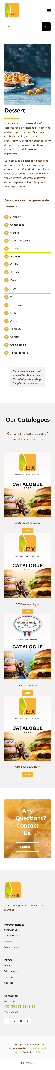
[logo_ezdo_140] (15, 2)
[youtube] (21, 1021)
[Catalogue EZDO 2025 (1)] (27, 452)
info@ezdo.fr (11, 1011)
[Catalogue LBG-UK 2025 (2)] (27, 615)
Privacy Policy (32, 1048)
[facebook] (7, 1021)
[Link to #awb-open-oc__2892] (49, 10)
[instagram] (14, 1021)
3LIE (38, 1052)
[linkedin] (28, 1021)
